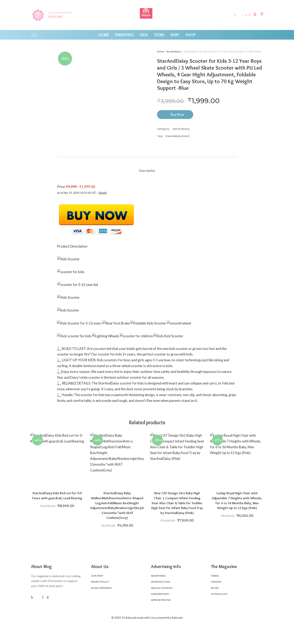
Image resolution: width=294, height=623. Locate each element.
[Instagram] (246, 15)
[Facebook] (235, 15)
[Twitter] (239, 15)
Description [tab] (147, 170)
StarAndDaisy (173, 51)
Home (160, 51)
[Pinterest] (243, 15)
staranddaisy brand (177, 136)
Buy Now (177, 114)
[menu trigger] (37, 35)
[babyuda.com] (147, 15)
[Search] (260, 35)
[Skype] (250, 15)
